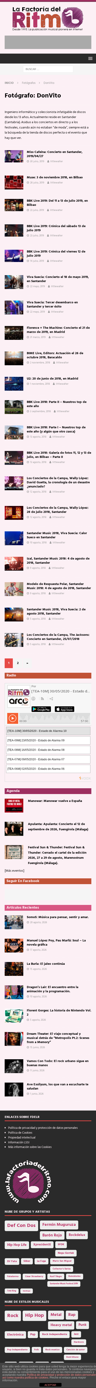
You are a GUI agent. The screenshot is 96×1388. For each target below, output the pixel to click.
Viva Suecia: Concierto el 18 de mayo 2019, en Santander (58, 279)
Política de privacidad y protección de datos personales (43, 1128)
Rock (12, 1316)
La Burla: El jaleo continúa (46, 964)
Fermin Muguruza (59, 1224)
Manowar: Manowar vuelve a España (55, 801)
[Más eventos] (14, 871)
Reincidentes (75, 1276)
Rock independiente (54, 1334)
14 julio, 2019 (37, 261)
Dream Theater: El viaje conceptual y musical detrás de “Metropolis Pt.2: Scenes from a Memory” (58, 1038)
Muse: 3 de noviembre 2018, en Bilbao (55, 177)
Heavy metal (61, 1325)
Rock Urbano (72, 1357)
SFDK (61, 1244)
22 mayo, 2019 (37, 286)
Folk (36, 1349)
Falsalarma (12, 1276)
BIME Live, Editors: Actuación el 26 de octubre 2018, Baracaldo (55, 355)
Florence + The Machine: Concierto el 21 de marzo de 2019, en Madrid (58, 330)
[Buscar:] (48, 69)
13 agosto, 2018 (38, 437)
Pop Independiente (17, 1349)
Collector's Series (62, 1269)
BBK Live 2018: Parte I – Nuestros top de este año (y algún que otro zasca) (56, 429)
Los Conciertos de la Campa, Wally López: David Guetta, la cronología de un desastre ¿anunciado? (58, 482)
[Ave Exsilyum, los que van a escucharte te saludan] (14, 1089)
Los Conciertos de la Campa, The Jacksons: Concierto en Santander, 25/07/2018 (58, 637)
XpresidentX (42, 1244)
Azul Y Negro (56, 1276)
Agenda (13, 791)
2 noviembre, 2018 (40, 363)
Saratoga (26, 1291)
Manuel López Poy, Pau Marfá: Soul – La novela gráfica (56, 942)
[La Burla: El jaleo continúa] (14, 969)
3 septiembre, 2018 (40, 411)
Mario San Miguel (62, 1261)
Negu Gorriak (66, 1253)
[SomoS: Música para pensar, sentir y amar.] (14, 922)
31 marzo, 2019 (38, 337)
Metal (56, 1315)
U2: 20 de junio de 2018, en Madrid (52, 378)
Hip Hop (34, 1316)
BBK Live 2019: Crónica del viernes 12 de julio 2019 (56, 254)
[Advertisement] (50, 41)
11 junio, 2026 (37, 1070)
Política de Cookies (20, 1132)
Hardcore (79, 1342)
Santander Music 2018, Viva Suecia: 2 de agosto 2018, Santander (56, 611)
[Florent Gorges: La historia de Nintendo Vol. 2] (14, 1016)
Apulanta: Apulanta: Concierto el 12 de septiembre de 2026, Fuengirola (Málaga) (58, 827)
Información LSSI (18, 1142)
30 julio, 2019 (37, 161)
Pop (32, 1334)
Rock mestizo (52, 1349)
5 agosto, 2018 (38, 619)
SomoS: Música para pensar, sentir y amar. (58, 917)
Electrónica (15, 1334)
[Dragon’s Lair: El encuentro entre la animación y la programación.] (14, 992)
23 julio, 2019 (37, 210)
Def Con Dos (21, 1226)
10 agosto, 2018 (38, 543)
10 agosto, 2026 (38, 997)
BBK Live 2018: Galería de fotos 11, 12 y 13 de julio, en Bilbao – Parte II (59, 455)
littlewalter (56, 161)
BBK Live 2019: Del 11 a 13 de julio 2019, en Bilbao (57, 203)
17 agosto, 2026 (38, 950)
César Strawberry (34, 1276)
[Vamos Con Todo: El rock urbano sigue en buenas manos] (14, 1066)
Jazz (76, 1334)
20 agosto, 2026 (38, 922)
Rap (71, 1315)
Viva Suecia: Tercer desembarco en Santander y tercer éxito (52, 304)
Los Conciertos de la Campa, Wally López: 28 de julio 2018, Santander (58, 510)
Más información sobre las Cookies (29, 1147)
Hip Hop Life (17, 1245)
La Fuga (41, 1261)
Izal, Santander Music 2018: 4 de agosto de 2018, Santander (58, 561)
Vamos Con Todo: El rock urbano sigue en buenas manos (58, 1063)
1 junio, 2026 (37, 1094)
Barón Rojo (52, 1235)
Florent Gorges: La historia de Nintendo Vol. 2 (59, 1012)
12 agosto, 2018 (38, 492)
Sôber (27, 1261)
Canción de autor (75, 1349)
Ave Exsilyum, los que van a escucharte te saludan (57, 1086)
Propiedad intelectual (21, 1137)
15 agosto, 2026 (38, 969)
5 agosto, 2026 (38, 1020)
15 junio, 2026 (37, 1047)
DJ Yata (12, 1261)
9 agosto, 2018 (38, 568)
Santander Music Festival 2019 (64, 1283)
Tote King (11, 1291)
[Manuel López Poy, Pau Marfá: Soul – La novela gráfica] (14, 946)
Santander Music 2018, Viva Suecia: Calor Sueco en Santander (57, 535)
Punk (82, 1325)
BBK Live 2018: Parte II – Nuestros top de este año (56, 404)
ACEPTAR (50, 1385)
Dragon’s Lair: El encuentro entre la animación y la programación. (52, 989)
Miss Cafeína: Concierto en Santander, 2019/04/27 (54, 154)
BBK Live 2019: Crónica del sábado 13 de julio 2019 (56, 228)
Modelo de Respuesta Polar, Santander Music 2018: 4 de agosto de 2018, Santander (59, 586)
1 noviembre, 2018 (40, 384)
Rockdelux (77, 1235)
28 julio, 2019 (37, 183)
